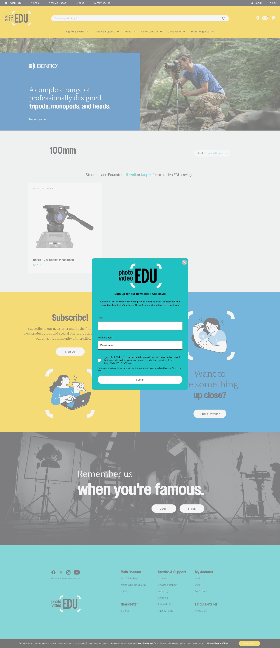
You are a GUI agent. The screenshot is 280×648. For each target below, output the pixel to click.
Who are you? (105, 338)
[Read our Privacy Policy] (180, 368)
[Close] (184, 262)
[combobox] (140, 345)
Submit (140, 379)
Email (101, 318)
